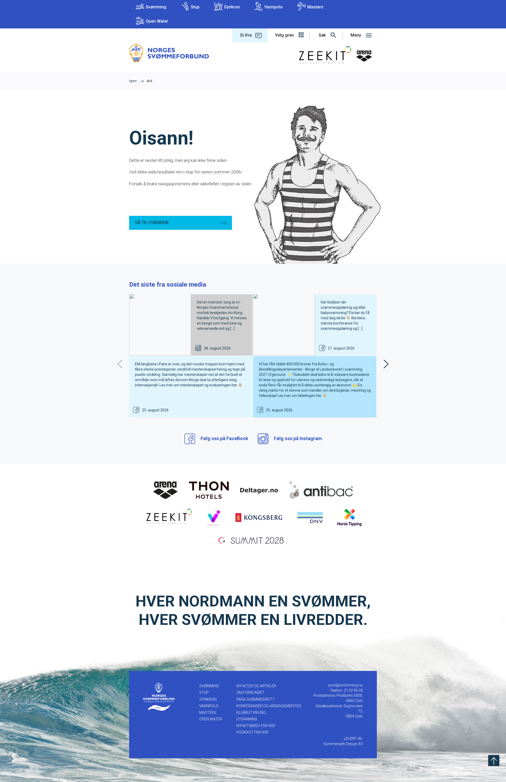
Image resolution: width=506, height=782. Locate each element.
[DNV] (310, 517)
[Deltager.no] (259, 490)
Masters (315, 6)
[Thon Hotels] (209, 490)
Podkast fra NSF (252, 732)
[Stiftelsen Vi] (213, 517)
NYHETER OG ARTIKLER (256, 686)
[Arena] (165, 490)
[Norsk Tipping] (349, 517)
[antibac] (321, 490)
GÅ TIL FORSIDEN (151, 222)
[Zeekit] (168, 517)
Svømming (156, 6)
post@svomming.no (345, 685)
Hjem (133, 81)
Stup (195, 6)
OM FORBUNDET (250, 692)
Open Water (157, 21)
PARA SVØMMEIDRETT (255, 699)
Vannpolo (273, 6)
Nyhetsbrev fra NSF (256, 726)
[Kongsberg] (259, 517)
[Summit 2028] (253, 540)
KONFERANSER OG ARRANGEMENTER (268, 706)
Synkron (232, 6)
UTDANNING (246, 719)
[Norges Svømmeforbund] (169, 52)
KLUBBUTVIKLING (251, 712)
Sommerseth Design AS (343, 744)
